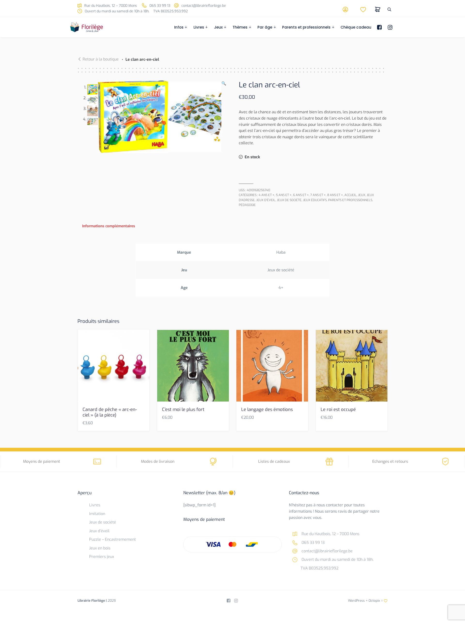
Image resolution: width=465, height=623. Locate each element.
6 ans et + (301, 195)
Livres (199, 27)
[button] (223, 116)
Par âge (264, 27)
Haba (281, 252)
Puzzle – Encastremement (112, 539)
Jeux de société (289, 200)
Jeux (218, 27)
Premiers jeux (101, 556)
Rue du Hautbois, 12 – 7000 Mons (110, 5)
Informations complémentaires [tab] (108, 226)
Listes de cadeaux (274, 461)
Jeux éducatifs (315, 200)
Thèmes (240, 27)
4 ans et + (266, 195)
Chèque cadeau (356, 27)
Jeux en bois (99, 548)
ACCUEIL (350, 195)
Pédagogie (247, 205)
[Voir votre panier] (378, 9)
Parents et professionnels (306, 27)
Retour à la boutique (101, 59)
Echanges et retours (390, 461)
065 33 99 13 (159, 5)
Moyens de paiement (41, 461)
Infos (179, 27)
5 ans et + (284, 195)
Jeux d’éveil (99, 530)
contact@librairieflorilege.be (203, 5)
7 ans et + (318, 195)
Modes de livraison (157, 461)
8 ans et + (335, 195)
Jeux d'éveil (265, 200)
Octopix (374, 600)
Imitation (97, 513)
